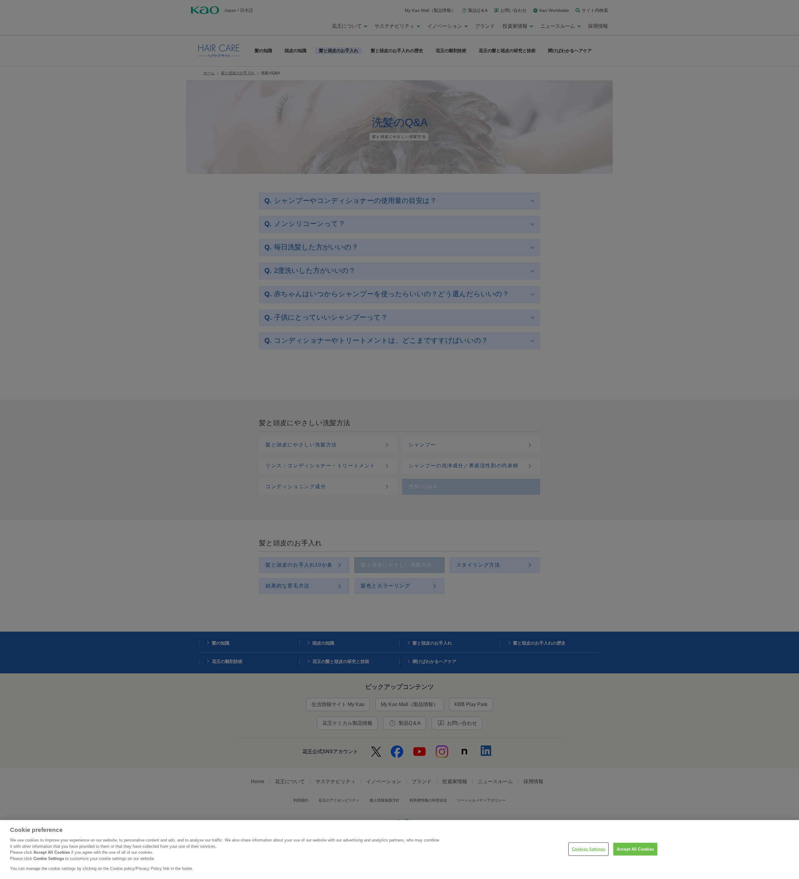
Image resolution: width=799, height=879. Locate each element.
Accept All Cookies (635, 849)
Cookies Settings (588, 849)
